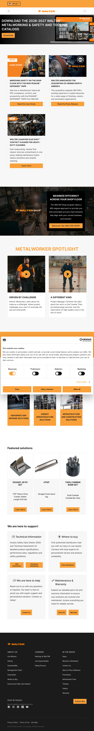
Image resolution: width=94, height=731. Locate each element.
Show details (81, 382)
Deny (17, 389)
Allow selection (47, 389)
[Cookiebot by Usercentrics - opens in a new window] (81, 340)
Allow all (76, 389)
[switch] (35, 373)
